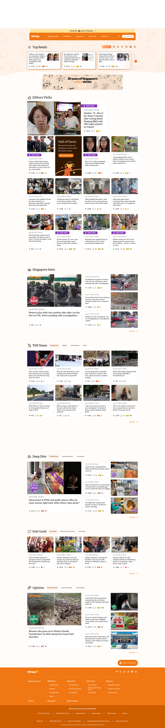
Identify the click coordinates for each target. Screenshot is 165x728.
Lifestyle (52, 689)
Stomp (125, 713)
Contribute (129, 36)
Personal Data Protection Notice (98, 721)
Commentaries (112, 692)
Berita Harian (96, 713)
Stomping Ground (114, 685)
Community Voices (75, 689)
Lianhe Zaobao (80, 713)
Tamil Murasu (111, 713)
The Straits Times (44, 713)
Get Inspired (92, 685)
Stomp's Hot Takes (114, 689)
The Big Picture (74, 685)
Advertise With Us (122, 721)
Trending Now (54, 685)
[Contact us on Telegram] (114, 47)
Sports (51, 696)
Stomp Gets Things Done (94, 688)
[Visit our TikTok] (122, 47)
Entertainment (54, 692)
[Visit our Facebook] (131, 47)
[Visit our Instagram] (126, 47)
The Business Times (62, 713)
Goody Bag (92, 692)
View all (132, 331)
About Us (40, 721)
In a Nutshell (73, 692)
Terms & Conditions (74, 721)
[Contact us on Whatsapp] (118, 47)
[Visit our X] (135, 47)
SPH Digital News (55, 721)
